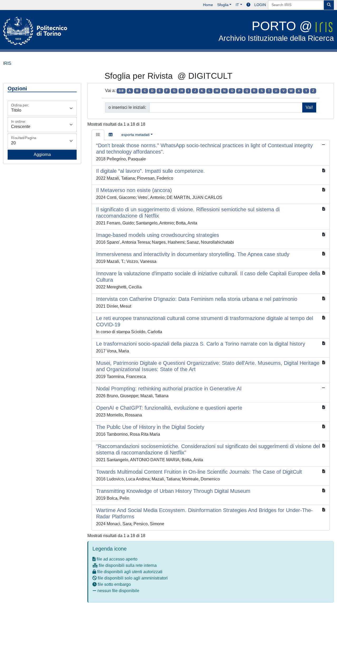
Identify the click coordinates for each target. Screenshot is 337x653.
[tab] (98, 135)
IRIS (7, 63)
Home (208, 5)
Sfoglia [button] (223, 5)
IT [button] (237, 5)
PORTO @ (276, 30)
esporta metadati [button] (135, 134)
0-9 (121, 91)
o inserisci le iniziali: (127, 107)
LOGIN (260, 5)
